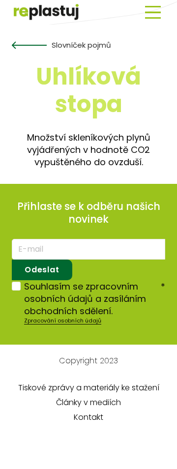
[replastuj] (46, 12)
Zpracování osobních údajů (62, 320)
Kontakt (88, 417)
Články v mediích (88, 402)
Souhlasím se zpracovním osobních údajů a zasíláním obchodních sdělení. (94, 298)
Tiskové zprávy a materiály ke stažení (88, 387)
